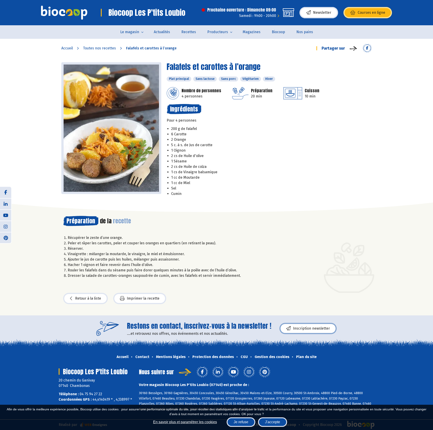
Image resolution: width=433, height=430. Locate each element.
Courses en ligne (371, 12)
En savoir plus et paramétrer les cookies (185, 422)
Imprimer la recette (143, 298)
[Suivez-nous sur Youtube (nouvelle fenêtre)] (5, 215)
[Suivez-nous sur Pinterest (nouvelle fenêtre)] (5, 237)
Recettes (188, 32)
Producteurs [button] (217, 32)
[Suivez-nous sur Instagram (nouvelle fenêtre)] (5, 226)
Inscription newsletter (311, 328)
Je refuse (241, 422)
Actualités (162, 32)
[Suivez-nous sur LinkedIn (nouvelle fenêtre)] (5, 203)
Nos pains (304, 32)
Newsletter (322, 12)
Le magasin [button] (129, 32)
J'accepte (272, 422)
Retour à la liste (88, 298)
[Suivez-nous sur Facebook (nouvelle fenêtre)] (5, 192)
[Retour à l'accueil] (64, 13)
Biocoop (278, 32)
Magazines (251, 32)
